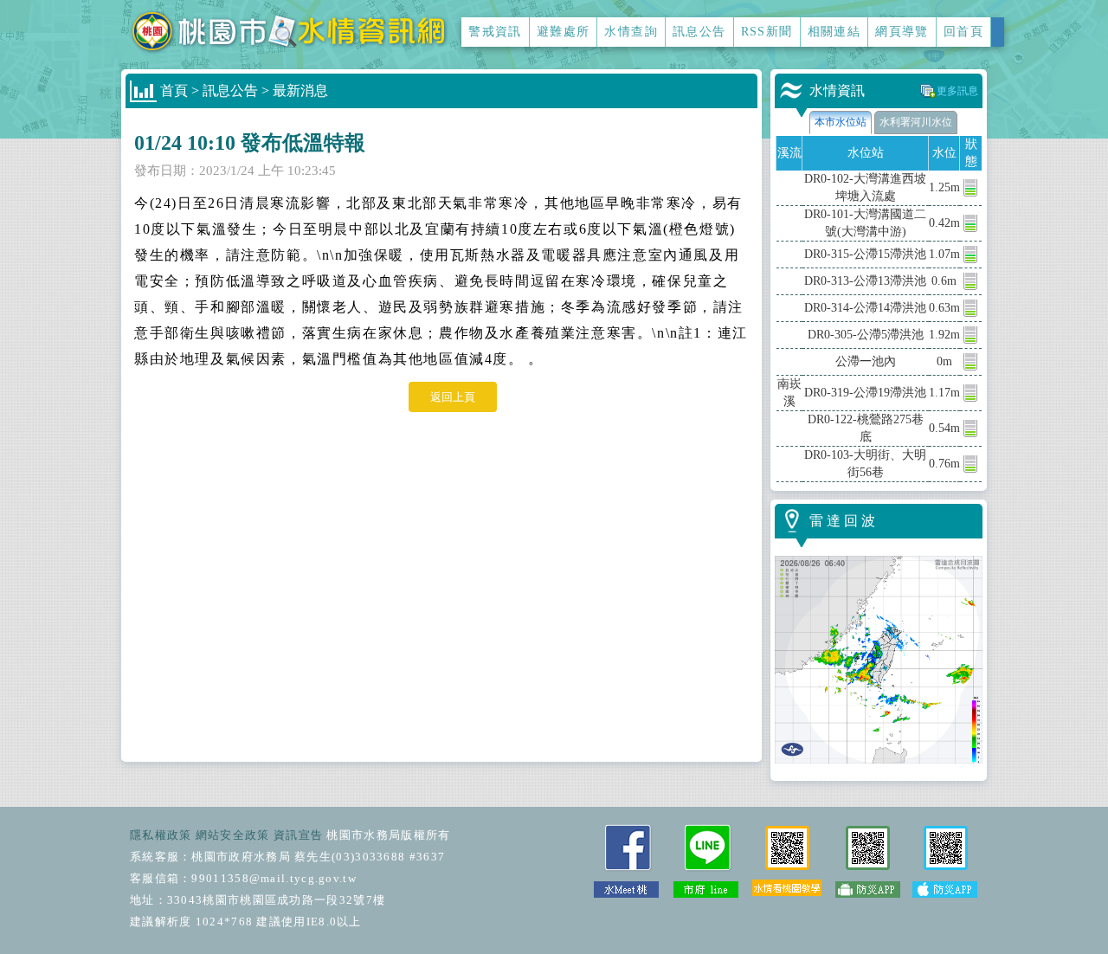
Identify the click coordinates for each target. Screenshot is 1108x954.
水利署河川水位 (915, 122)
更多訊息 (957, 91)
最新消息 (300, 90)
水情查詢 (631, 31)
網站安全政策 (233, 834)
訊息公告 (699, 31)
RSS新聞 (767, 31)
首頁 (174, 90)
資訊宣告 (298, 834)
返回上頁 (452, 396)
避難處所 (563, 31)
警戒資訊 (495, 31)
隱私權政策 (161, 834)
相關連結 (834, 31)
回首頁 (963, 31)
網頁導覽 (902, 31)
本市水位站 (840, 122)
